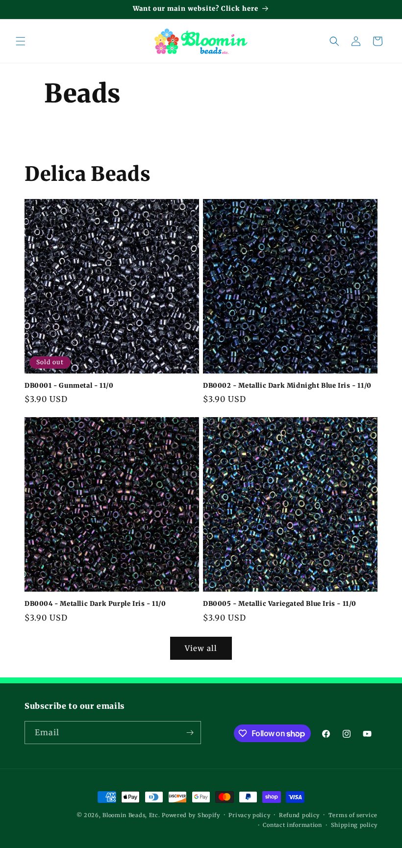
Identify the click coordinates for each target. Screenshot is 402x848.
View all (201, 648)
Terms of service (352, 815)
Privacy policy (249, 815)
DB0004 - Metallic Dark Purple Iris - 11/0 (95, 604)
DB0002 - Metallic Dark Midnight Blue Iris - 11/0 (287, 386)
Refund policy (299, 815)
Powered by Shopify (191, 815)
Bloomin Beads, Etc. (131, 815)
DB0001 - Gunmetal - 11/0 (69, 386)
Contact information (292, 825)
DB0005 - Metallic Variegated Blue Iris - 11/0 (279, 604)
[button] (20, 41)
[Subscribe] (190, 732)
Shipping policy (354, 825)
